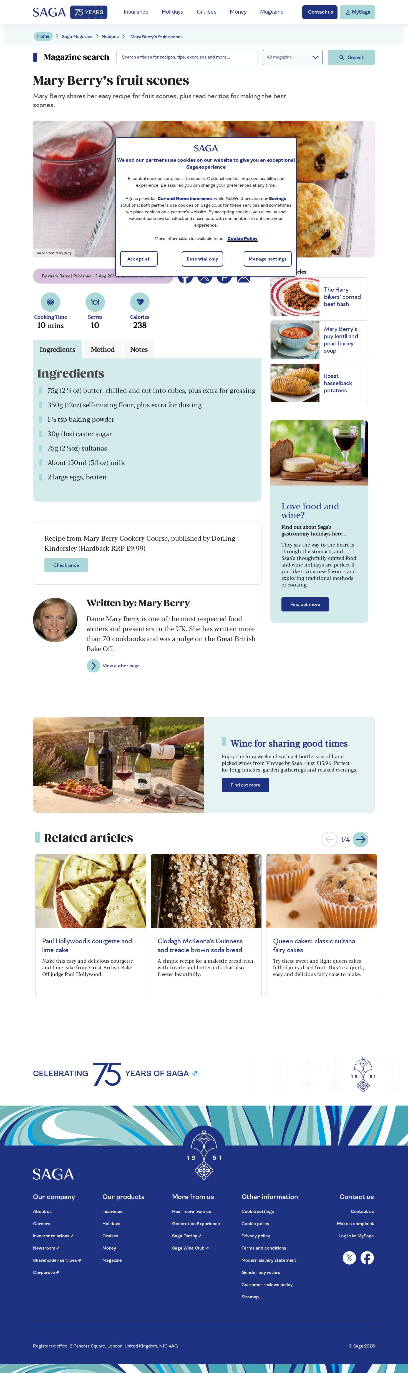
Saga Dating (187, 1236)
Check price (66, 565)
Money (238, 12)
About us (42, 1212)
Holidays (172, 12)
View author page (121, 665)
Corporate (46, 1273)
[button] (329, 839)
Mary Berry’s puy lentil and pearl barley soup (341, 340)
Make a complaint (355, 1224)
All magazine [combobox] (279, 57)
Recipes (110, 37)
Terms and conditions (263, 1248)
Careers (41, 1224)
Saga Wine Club (190, 1248)
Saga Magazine (77, 37)
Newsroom (46, 1248)
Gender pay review (261, 1273)
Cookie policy (255, 1224)
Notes (139, 349)
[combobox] (187, 57)
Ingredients (57, 349)
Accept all (139, 259)
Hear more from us (191, 1212)
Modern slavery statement (268, 1260)
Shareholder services (57, 1260)
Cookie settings (257, 1212)
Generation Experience (196, 1224)
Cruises (206, 12)
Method (103, 349)
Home (43, 36)
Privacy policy (255, 1236)
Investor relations (53, 1236)
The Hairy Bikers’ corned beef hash (342, 297)
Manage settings (268, 259)
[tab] (57, 349)
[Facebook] (367, 1258)
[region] (206, 207)
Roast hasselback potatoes (338, 383)
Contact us (362, 1212)
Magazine (272, 12)
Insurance (136, 12)
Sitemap (250, 1297)
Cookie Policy (243, 239)
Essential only (202, 259)
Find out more (305, 604)
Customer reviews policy (267, 1285)
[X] (349, 1258)
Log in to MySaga (356, 1236)
